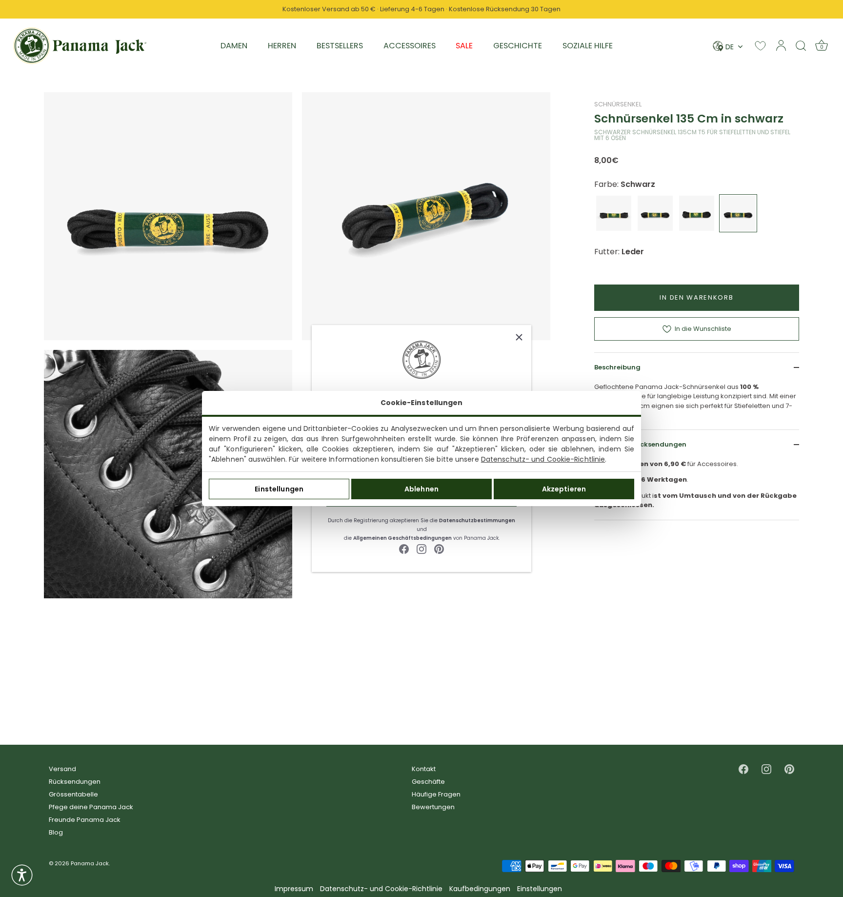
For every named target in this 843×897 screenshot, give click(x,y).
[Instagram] (421, 548)
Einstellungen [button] (539, 889)
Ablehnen (421, 489)
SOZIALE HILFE (587, 45)
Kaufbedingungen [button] (479, 889)
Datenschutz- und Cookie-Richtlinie (543, 459)
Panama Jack (90, 863)
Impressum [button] (294, 889)
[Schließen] (519, 337)
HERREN (282, 45)
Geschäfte (428, 781)
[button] (22, 875)
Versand (62, 769)
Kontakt (424, 769)
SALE (464, 45)
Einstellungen (279, 489)
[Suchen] (801, 45)
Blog (56, 832)
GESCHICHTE (517, 45)
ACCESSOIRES (409, 45)
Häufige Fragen (436, 794)
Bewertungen (433, 807)
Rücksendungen (74, 781)
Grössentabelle (73, 794)
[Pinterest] (439, 548)
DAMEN (234, 45)
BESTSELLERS (340, 45)
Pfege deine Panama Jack (91, 807)
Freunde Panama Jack (84, 819)
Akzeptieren (564, 489)
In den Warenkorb (696, 297)
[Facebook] (404, 548)
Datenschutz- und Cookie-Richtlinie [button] (381, 889)
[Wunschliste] (760, 45)
